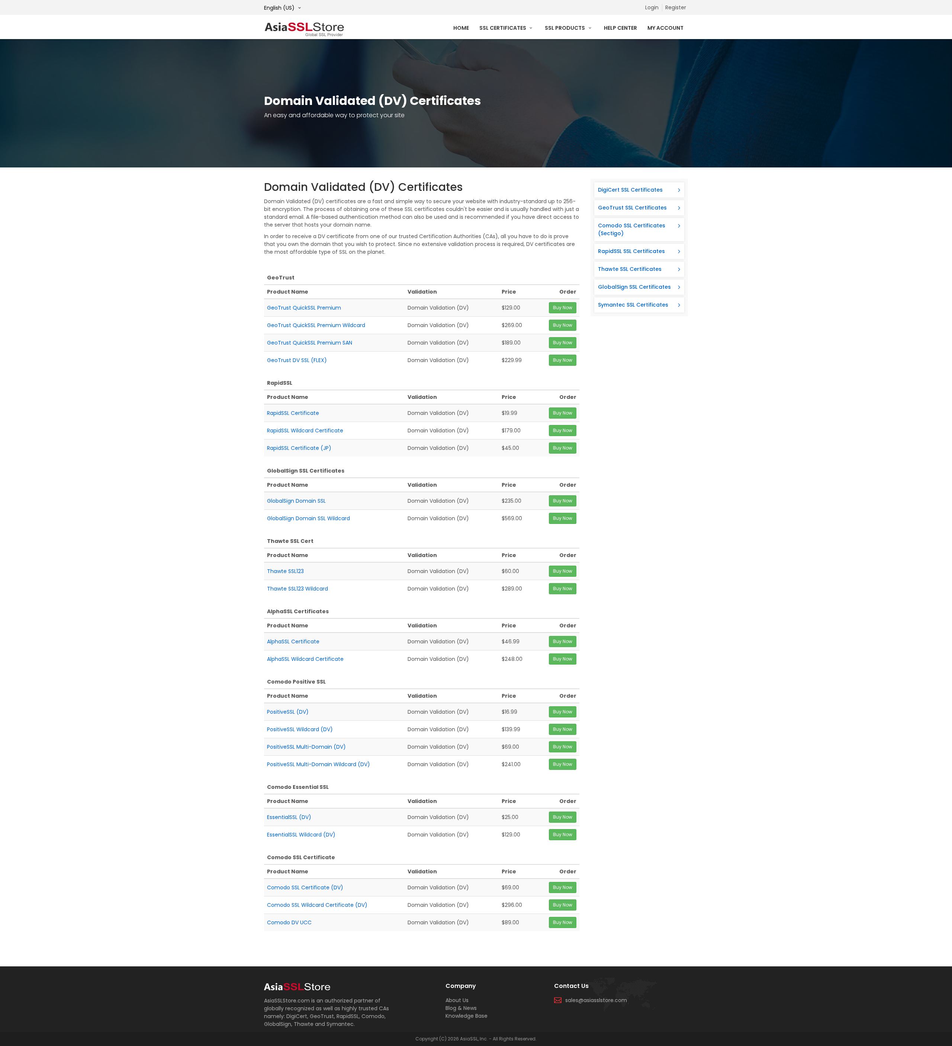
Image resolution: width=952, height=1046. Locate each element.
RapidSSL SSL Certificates (631, 251)
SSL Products (565, 28)
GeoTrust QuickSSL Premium (304, 307)
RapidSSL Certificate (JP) (299, 448)
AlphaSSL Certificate (293, 641)
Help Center (620, 28)
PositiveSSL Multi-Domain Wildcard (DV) (318, 764)
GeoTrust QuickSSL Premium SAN (309, 342)
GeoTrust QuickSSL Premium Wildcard (316, 325)
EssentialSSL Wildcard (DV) (301, 834)
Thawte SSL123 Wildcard (297, 588)
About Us (457, 1000)
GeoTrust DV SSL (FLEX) (297, 360)
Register (675, 7)
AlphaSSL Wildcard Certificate (305, 659)
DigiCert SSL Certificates (630, 189)
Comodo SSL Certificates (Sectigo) (631, 229)
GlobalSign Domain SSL (296, 501)
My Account (665, 28)
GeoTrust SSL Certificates (632, 207)
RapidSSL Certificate (293, 413)
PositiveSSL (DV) (288, 712)
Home (461, 28)
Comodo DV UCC (289, 922)
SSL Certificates (503, 28)
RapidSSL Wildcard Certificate (305, 430)
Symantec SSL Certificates (633, 304)
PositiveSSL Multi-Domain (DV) (306, 747)
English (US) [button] (280, 8)
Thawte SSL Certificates (630, 269)
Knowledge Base (467, 1016)
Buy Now (562, 307)
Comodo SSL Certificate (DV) (305, 887)
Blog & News (461, 1008)
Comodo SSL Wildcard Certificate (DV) (317, 905)
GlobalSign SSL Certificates (634, 287)
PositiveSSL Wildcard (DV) (300, 729)
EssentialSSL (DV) (289, 817)
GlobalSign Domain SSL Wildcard (308, 518)
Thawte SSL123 (285, 571)
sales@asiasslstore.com (596, 1000)
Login (652, 7)
